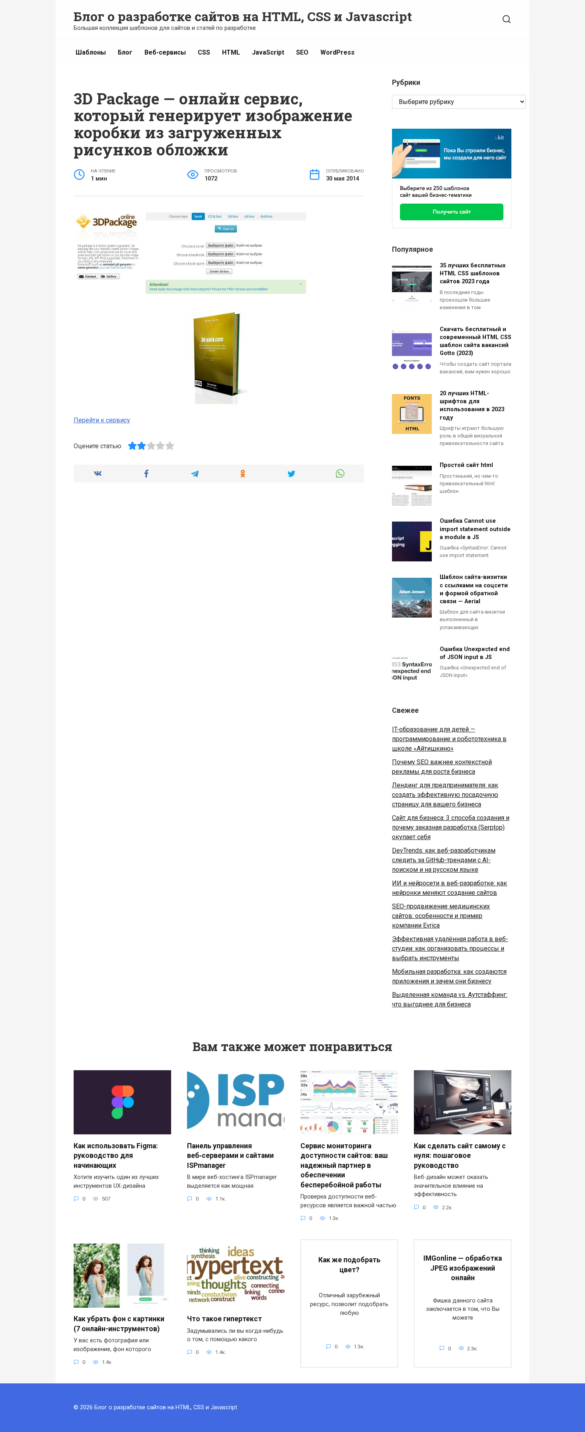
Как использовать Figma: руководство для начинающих (116, 1155)
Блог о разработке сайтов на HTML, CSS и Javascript (243, 16)
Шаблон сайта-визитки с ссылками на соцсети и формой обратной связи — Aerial (474, 589)
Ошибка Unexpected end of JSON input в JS (475, 653)
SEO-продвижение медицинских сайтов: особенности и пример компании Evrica (441, 915)
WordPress (337, 52)
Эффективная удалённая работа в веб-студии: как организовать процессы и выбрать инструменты (450, 948)
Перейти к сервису (102, 420)
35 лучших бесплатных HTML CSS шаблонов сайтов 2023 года (472, 273)
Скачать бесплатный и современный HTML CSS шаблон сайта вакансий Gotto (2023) (475, 341)
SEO (302, 52)
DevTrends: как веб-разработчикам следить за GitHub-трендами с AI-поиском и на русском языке (443, 860)
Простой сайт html (466, 465)
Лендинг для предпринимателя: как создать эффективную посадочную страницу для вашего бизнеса (445, 794)
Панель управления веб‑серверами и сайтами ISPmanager (230, 1155)
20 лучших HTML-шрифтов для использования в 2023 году (472, 405)
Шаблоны (91, 52)
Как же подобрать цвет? (349, 1265)
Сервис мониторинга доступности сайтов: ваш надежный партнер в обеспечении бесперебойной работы (344, 1165)
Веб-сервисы (165, 52)
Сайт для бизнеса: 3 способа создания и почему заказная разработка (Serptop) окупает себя (450, 827)
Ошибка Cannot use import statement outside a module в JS (475, 529)
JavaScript (268, 52)
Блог (125, 52)
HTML (231, 52)
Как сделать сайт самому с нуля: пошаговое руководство (460, 1155)
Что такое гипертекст (224, 1319)
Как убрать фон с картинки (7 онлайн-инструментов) (119, 1324)
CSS (204, 52)
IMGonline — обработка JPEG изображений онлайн (462, 1268)
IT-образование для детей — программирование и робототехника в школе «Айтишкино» (449, 739)
